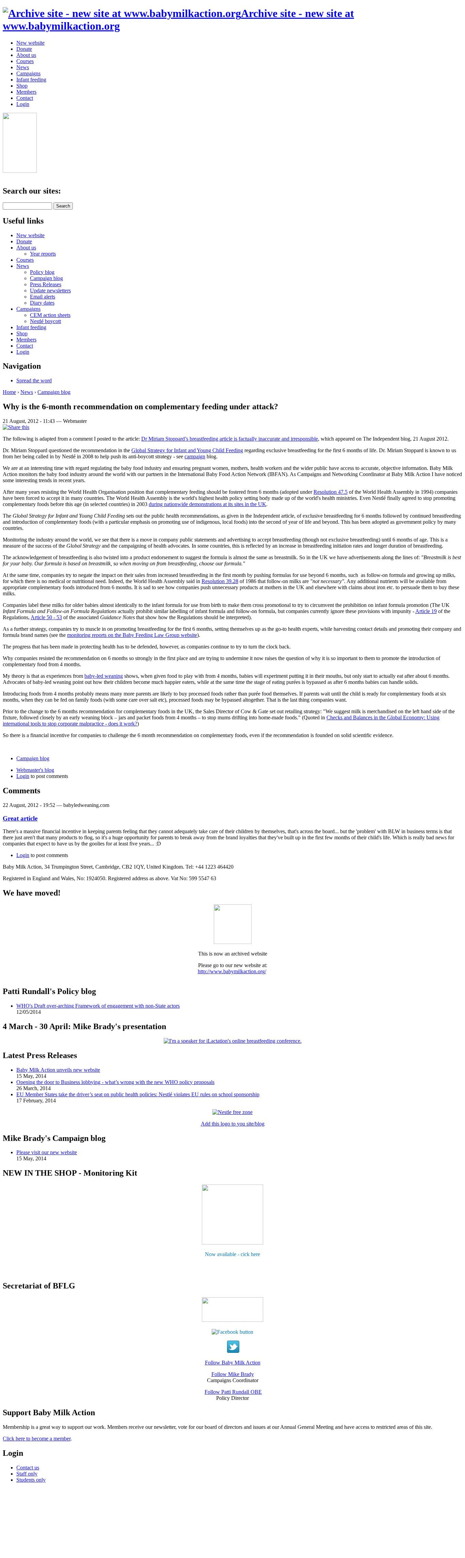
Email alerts (42, 297)
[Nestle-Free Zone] (232, 1112)
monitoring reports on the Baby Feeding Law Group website (132, 635)
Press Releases (45, 284)
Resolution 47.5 (331, 492)
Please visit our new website (46, 1152)
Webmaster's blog (35, 770)
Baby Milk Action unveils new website (58, 1070)
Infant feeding (31, 79)
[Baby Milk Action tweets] (233, 1351)
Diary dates (42, 303)
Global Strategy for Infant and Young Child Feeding (187, 450)
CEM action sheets (50, 315)
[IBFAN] (233, 942)
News (22, 67)
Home (9, 392)
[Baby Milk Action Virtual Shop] (232, 1243)
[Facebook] (232, 1331)
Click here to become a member (36, 1438)
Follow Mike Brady (232, 1374)
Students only (31, 1480)
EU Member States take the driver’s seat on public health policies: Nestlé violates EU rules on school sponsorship (137, 1094)
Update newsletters (50, 290)
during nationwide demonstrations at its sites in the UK (207, 504)
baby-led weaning (103, 676)
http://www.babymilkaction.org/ (232, 971)
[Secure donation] (20, 171)
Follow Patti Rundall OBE (233, 1392)
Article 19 (426, 611)
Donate (24, 49)
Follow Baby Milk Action (232, 1362)
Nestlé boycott (45, 321)
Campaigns (28, 73)
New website (30, 43)
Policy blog (42, 272)
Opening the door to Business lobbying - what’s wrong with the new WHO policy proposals (115, 1082)
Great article (20, 818)
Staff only (26, 1474)
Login (22, 104)
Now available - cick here (232, 1254)
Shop (22, 86)
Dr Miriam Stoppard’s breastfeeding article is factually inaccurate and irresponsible (229, 439)
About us (26, 55)
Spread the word (34, 380)
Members (26, 92)
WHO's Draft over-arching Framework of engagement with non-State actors (98, 1006)
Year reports (43, 254)
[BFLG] (232, 1320)
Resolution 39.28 (220, 581)
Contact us (27, 1467)
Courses (25, 61)
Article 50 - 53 (46, 617)
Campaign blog (46, 278)
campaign (195, 456)
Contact (24, 98)
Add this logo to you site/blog (232, 1124)
